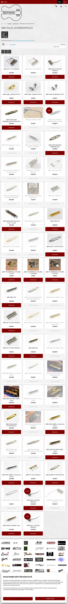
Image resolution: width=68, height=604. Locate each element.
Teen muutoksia (18, 598)
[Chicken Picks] (25, 550)
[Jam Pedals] (39, 561)
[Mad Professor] (62, 565)
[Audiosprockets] (62, 544)
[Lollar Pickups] (51, 566)
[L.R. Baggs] (39, 566)
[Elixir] (5, 555)
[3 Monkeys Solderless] (5, 543)
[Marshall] (5, 572)
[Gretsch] (17, 560)
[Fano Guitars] (16, 555)
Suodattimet (12, 44)
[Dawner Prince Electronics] (51, 549)
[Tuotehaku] (65, 6)
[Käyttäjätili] (61, 6)
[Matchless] (17, 571)
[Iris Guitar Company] (28, 560)
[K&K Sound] (17, 566)
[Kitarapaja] (11, 12)
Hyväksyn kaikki (50, 598)
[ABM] (26, 544)
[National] (48, 572)
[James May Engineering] (51, 560)
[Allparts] (51, 543)
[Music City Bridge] (39, 572)
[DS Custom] (61, 550)
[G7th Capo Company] (50, 555)
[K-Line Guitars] (5, 566)
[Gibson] (4, 561)
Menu (5, 2)
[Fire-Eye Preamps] (39, 555)
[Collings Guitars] (39, 550)
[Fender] (28, 555)
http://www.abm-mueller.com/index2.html (23, 40)
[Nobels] (60, 572)
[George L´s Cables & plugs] (61, 555)
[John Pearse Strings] (61, 561)
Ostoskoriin (11, 77)
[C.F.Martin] (17, 550)
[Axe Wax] (5, 549)
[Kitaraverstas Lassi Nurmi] (26, 567)
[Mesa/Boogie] (28, 572)
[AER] (38, 544)
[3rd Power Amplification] (15, 544)
